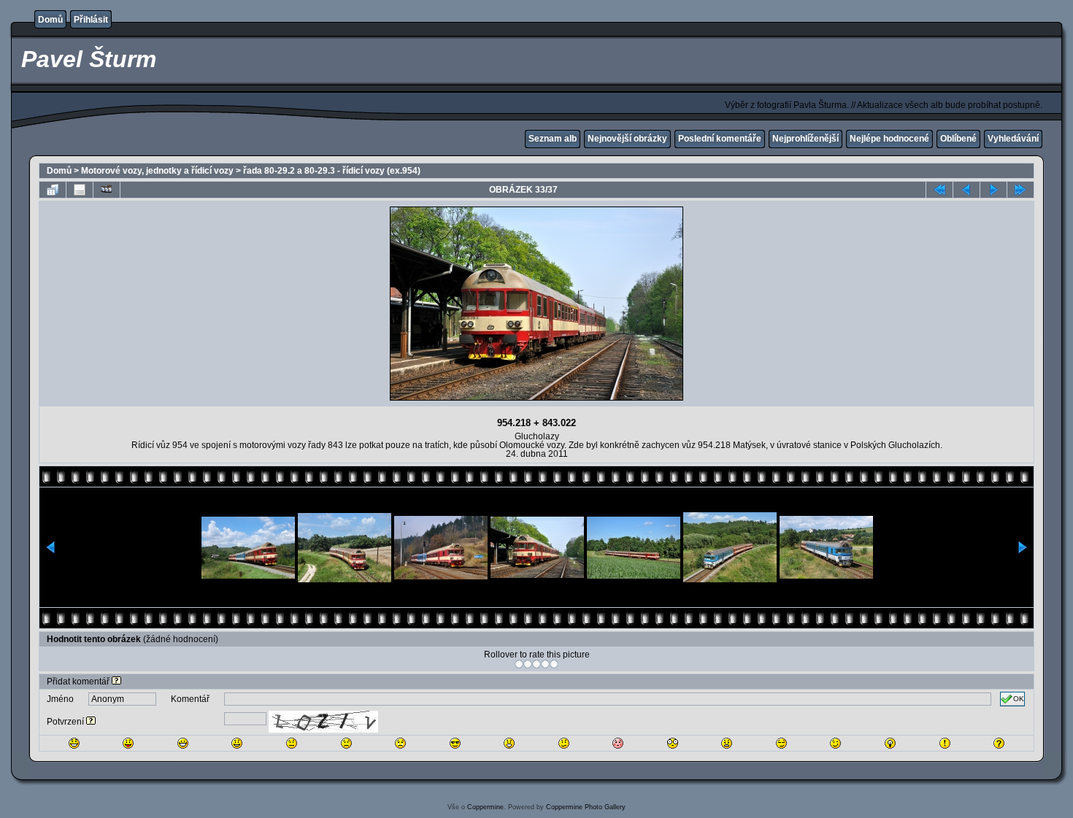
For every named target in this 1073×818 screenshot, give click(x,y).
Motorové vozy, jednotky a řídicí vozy (157, 171)
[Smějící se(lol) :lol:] (74, 743)
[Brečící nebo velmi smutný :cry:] (400, 743)
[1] (519, 664)
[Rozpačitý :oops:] (617, 743)
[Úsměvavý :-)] (236, 743)
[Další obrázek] (993, 190)
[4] (545, 664)
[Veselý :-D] (182, 743)
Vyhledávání (1013, 139)
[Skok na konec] (1020, 190)
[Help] (116, 681)
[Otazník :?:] (998, 743)
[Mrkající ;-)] (835, 743)
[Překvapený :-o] (509, 743)
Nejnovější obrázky (627, 139)
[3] (536, 664)
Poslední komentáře (719, 139)
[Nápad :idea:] (890, 743)
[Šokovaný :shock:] (672, 743)
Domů (50, 20)
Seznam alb (552, 139)
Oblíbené (958, 139)
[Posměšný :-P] (128, 743)
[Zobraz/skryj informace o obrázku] (79, 190)
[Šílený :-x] (726, 743)
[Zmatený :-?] (563, 743)
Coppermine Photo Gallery (586, 807)
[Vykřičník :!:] (944, 743)
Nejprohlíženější (805, 139)
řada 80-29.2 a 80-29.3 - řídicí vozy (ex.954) (331, 171)
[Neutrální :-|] (291, 743)
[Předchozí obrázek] (966, 190)
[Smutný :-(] (346, 743)
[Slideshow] (106, 190)
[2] (527, 664)
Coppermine (485, 807)
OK (1018, 699)
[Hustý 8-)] (455, 743)
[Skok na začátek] (939, 190)
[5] (554, 664)
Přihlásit (91, 20)
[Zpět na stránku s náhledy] (52, 190)
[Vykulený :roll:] (781, 743)
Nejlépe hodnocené (889, 139)
